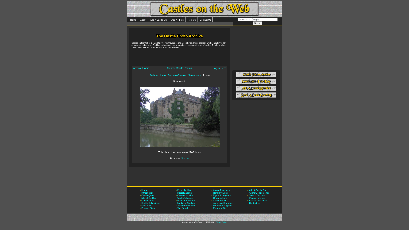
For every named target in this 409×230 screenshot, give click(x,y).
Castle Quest (147, 195)
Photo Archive (184, 190)
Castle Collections (150, 203)
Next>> (185, 158)
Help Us (192, 20)
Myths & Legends (222, 195)
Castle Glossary (185, 198)
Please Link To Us (258, 200)
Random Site (219, 208)
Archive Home (141, 68)
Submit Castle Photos (179, 68)
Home (133, 20)
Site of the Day (148, 198)
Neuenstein (194, 75)
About (143, 20)
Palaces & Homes (186, 200)
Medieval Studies (186, 203)
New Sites (146, 205)
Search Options (257, 195)
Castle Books (219, 200)
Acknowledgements (259, 193)
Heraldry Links (220, 193)
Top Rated (182, 208)
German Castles (177, 75)
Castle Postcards (221, 190)
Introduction (147, 193)
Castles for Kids (185, 195)
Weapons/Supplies (222, 205)
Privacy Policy (221, 222)
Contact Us (205, 20)
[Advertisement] (179, 57)
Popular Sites (148, 208)
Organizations (220, 198)
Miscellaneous (184, 193)
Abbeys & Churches (223, 203)
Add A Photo (177, 20)
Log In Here (219, 68)
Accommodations (186, 205)
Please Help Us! (257, 198)
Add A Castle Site (158, 20)
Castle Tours (147, 200)
